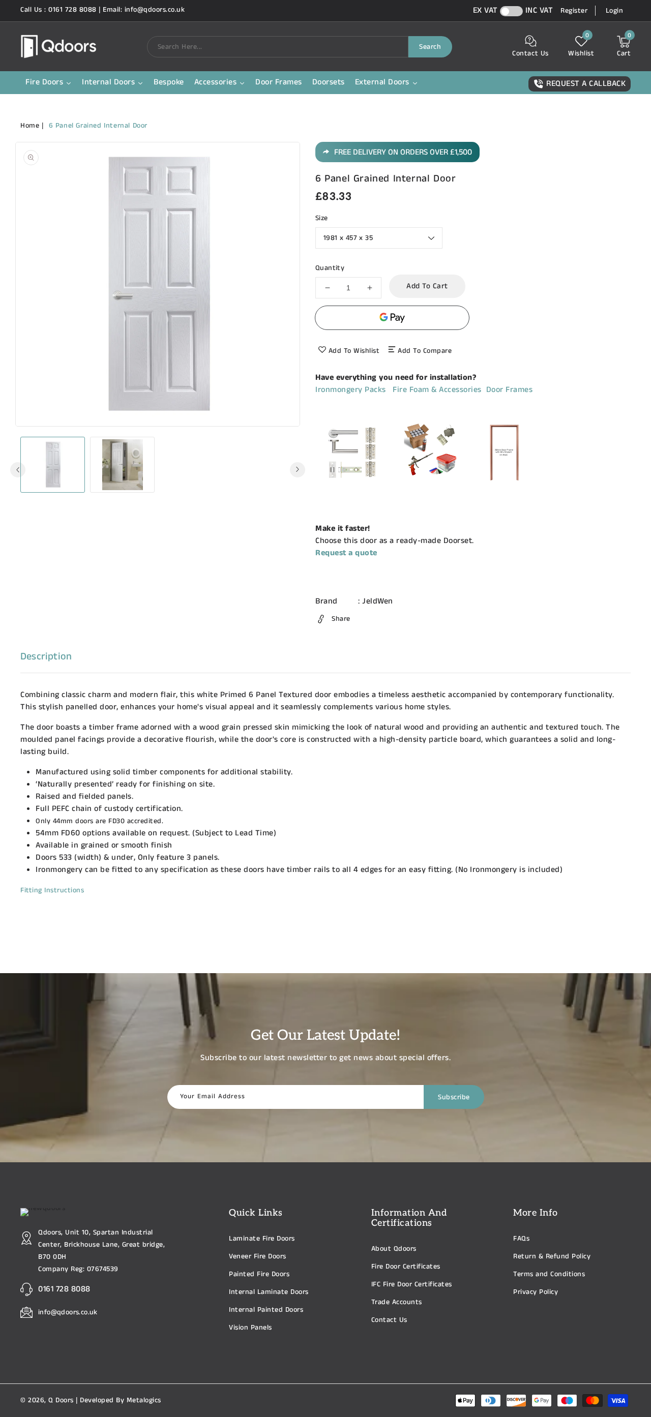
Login (615, 11)
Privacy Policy (535, 1292)
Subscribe (454, 1097)
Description (46, 657)
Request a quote (346, 553)
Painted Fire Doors (259, 1274)
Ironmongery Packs (350, 390)
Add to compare (425, 351)
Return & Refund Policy (551, 1256)
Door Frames (509, 390)
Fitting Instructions (52, 890)
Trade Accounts (396, 1302)
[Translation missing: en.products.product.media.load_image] (52, 465)
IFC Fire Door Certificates (411, 1284)
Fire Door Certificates (405, 1266)
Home (29, 125)
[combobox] (277, 46)
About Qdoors (394, 1249)
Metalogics (144, 1400)
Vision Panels (250, 1327)
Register (573, 11)
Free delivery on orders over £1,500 (403, 152)
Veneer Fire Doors (257, 1256)
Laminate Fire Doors (262, 1238)
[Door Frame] (504, 487)
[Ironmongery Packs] (352, 487)
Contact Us (389, 1320)
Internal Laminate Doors (269, 1292)
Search (430, 47)
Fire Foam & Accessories (437, 390)
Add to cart (427, 286)
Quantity (329, 268)
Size (321, 218)
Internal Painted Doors (266, 1310)
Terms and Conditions (549, 1274)
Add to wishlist (354, 351)
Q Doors (61, 1400)
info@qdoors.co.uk (68, 1312)
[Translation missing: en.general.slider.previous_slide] (17, 469)
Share (341, 619)
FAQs (521, 1238)
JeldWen (377, 601)
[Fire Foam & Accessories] (428, 487)
